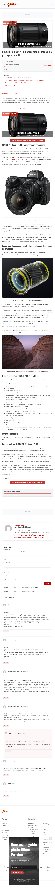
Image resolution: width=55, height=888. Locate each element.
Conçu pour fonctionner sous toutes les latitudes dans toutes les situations (24, 80)
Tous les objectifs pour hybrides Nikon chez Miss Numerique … (27, 140)
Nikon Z (45, 834)
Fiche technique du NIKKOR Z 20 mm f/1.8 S (16, 83)
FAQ (3, 828)
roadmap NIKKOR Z (9, 148)
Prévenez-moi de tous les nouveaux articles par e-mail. (19, 591)
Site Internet (7, 572)
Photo (44, 829)
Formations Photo (33, 825)
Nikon (8, 478)
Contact (4, 825)
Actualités (31, 827)
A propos (4, 823)
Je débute (31, 823)
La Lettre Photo (34, 829)
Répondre (6, 631)
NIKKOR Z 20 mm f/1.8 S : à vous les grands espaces (18, 77)
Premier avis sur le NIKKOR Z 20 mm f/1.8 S (16, 88)
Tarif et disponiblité (10, 85)
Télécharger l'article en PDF (9, 93)
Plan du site (5, 835)
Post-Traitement (47, 831)
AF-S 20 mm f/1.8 (14, 241)
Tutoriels (44, 827)
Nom (5, 559)
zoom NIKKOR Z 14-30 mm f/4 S (20, 159)
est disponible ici (22, 109)
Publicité (4, 833)
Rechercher (51, 4)
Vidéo (44, 833)
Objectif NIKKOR (47, 65)
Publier (47, 583)
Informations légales (7, 830)
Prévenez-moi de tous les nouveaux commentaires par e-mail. (21, 587)
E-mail (6, 566)
